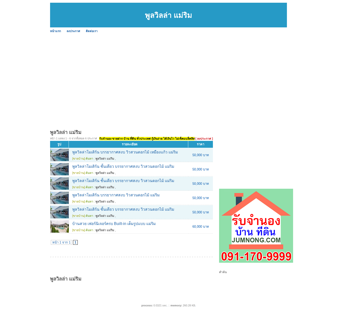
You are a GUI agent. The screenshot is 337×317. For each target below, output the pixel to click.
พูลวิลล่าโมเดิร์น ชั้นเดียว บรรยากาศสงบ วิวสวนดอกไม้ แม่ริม (123, 166)
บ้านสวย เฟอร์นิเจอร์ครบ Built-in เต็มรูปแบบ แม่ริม (114, 224)
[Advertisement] (168, 71)
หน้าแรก (55, 31)
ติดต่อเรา (92, 31)
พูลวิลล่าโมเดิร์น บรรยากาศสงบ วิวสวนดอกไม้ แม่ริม (116, 195)
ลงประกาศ (73, 31)
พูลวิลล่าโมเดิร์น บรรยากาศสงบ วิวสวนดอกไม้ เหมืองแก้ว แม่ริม (125, 152)
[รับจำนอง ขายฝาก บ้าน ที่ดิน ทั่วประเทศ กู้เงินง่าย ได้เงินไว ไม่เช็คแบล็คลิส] (256, 261)
